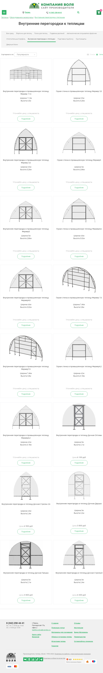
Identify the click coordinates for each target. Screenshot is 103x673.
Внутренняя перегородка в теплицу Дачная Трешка (25, 573)
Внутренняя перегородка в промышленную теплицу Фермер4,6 (26, 298)
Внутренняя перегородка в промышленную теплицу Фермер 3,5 (26, 161)
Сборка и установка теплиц (62, 637)
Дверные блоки (12, 44)
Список (92, 54)
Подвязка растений (57, 33)
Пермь (27, 12)
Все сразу (10, 33)
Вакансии (35, 637)
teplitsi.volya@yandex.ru (41, 630)
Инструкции (78, 628)
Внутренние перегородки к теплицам (50, 17)
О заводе (55, 623)
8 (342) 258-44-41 (55, 13)
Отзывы (77, 623)
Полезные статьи (58, 628)
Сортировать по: (7, 54)
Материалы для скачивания (62, 632)
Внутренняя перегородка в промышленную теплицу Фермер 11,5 (26, 92)
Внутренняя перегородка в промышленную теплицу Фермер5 (26, 230)
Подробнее (25, 119)
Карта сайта (36, 635)
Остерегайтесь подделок (83, 641)
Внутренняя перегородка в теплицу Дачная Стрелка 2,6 (26, 504)
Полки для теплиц (40, 33)
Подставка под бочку (65, 39)
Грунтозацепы (81, 39)
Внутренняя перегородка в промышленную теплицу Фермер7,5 (26, 367)
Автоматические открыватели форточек (82, 33)
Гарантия (55, 646)
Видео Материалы (81, 632)
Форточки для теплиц (24, 33)
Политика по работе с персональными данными (73, 654)
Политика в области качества (54, 658)
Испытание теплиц (59, 641)
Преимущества (80, 637)
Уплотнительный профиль (15, 39)
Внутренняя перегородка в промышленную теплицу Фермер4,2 (26, 436)
